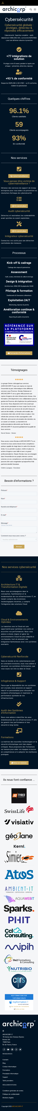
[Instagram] (16, 1049)
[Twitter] (20, 1049)
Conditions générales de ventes (13, 1091)
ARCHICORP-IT (17, 1106)
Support (5, 1077)
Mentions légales (8, 1098)
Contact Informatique (9, 1066)
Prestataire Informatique (10, 1073)
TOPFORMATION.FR (19, 998)
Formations (6, 1070)
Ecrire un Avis (19, 1009)
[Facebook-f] (4, 1049)
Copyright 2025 (7, 1106)
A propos (5, 1059)
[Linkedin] (12, 1049)
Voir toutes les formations (20, 1006)
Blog (4, 1063)
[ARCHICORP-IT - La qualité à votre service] (14, 9)
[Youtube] (8, 1049)
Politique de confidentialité (11, 1094)
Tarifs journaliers (8, 1080)
